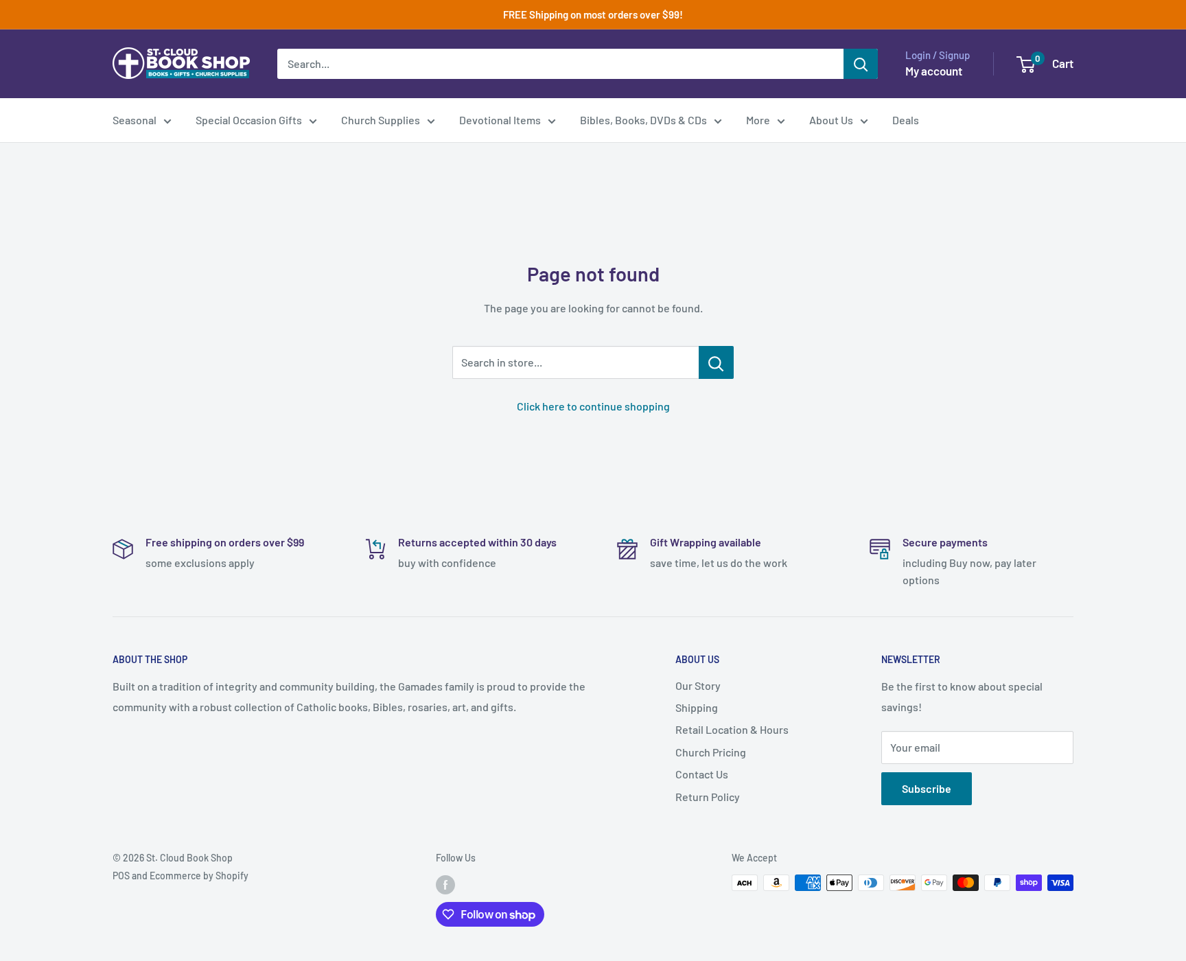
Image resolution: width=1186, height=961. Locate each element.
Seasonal (134, 119)
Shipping (696, 707)
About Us (831, 119)
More (758, 119)
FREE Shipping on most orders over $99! (593, 14)
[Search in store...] (716, 362)
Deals (905, 119)
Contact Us (701, 773)
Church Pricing (710, 752)
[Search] (861, 64)
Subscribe (926, 788)
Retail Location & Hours (732, 729)
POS (121, 875)
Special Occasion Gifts (249, 119)
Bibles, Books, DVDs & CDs (643, 119)
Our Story (698, 685)
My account (933, 71)
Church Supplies (380, 119)
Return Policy (707, 796)
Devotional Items (500, 119)
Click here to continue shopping (593, 406)
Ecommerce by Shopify (199, 875)
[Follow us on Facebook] (445, 884)
